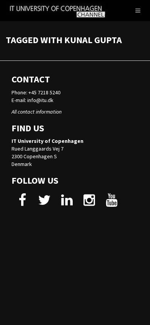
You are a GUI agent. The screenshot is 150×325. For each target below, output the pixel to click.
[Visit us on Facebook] (22, 202)
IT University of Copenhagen (47, 140)
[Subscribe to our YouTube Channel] (111, 202)
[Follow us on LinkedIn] (66, 202)
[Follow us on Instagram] (89, 202)
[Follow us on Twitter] (44, 202)
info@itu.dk (40, 100)
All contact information (37, 111)
